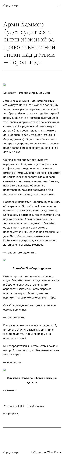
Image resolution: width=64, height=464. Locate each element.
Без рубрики (10, 413)
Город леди (10, 5)
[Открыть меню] (59, 5)
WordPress (54, 452)
